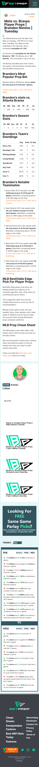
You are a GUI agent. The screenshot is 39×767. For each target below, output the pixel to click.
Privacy (19, 761)
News (31, 17)
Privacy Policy (30, 729)
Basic (19, 552)
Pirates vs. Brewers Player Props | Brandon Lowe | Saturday (19, 471)
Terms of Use (30, 736)
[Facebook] (33, 750)
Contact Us (32, 724)
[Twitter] (22, 750)
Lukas (12, 15)
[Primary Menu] (35, 4)
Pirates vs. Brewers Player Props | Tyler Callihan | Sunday (19, 447)
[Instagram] (28, 750)
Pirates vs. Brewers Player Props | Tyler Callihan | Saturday (19, 495)
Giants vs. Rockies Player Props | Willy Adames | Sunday (19, 424)
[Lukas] (6, 15)
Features (11, 741)
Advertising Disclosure (32, 719)
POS (26, 552)
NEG (33, 552)
